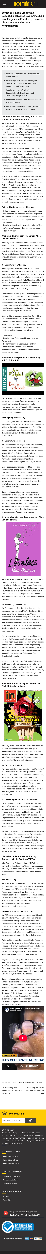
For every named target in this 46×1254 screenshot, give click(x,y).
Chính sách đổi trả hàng (11, 1176)
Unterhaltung (22, 1082)
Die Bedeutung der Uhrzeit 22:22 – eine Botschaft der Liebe (34, 1090)
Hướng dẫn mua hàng (10, 1157)
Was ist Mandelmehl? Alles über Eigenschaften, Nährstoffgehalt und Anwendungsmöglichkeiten (20, 93)
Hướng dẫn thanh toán (11, 1160)
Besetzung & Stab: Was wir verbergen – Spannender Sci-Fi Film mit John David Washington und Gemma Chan (21, 83)
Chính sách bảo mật (10, 1183)
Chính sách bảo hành (10, 1180)
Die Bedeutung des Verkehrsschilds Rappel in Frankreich (12, 1090)
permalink (39, 1082)
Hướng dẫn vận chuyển (11, 1164)
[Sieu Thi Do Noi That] (26, 4)
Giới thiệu (6, 1196)
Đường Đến (7, 1200)
